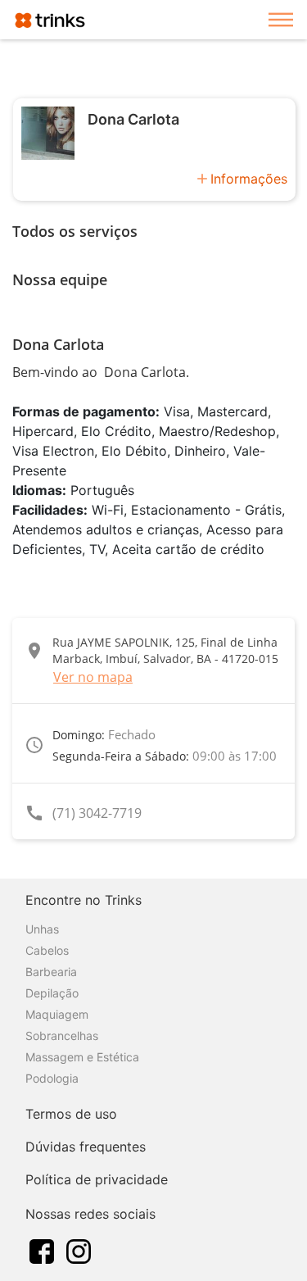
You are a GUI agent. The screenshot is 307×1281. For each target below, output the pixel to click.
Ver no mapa (93, 677)
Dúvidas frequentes (85, 1146)
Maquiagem (56, 1014)
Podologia (52, 1078)
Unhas (42, 929)
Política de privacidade (96, 1179)
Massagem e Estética (82, 1057)
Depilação (52, 993)
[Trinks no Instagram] (78, 1250)
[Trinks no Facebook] (41, 1250)
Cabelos (47, 950)
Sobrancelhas (61, 1036)
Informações (248, 178)
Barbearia (51, 972)
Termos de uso (71, 1114)
